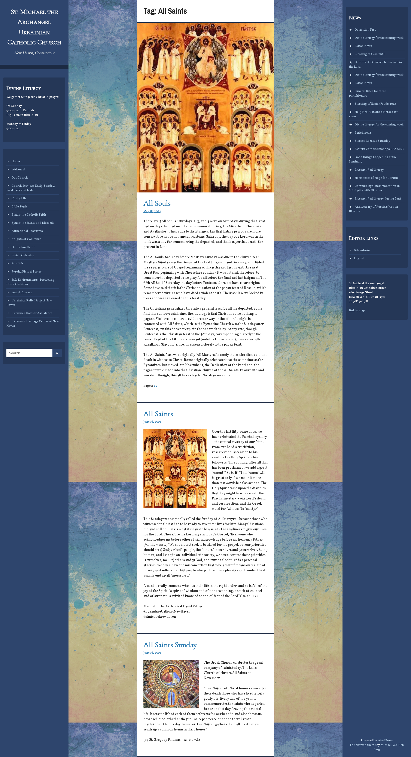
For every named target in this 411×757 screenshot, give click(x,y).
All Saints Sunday (170, 644)
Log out (359, 258)
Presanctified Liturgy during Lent (378, 199)
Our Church (20, 178)
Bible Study (20, 207)
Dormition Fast (365, 30)
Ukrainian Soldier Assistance (32, 313)
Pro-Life (17, 264)
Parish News (363, 46)
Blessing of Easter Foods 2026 (375, 104)
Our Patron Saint (23, 247)
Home (16, 161)
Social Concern (22, 293)
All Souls (157, 203)
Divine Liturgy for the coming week (379, 38)
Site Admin (362, 250)
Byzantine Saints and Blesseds (33, 223)
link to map (357, 310)
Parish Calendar (23, 255)
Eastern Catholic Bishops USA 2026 (379, 149)
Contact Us (19, 199)
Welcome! (18, 170)
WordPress (385, 741)
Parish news (363, 133)
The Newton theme (363, 745)
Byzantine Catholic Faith (29, 215)
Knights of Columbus (26, 239)
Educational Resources (27, 231)
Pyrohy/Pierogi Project (27, 272)
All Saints (158, 413)
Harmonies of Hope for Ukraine (377, 178)
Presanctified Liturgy (369, 170)
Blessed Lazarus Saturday (372, 141)
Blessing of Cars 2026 (370, 54)
